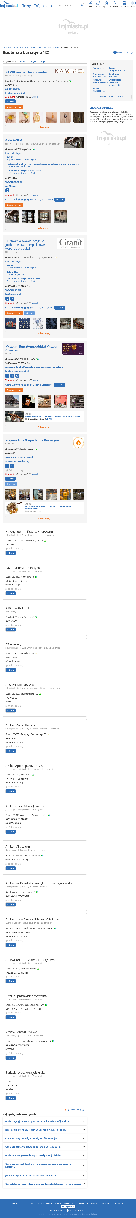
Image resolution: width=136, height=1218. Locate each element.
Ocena (23, 199)
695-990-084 (10, 178)
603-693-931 (10, 453)
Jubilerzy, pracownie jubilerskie (34, 144)
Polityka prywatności (44, 1203)
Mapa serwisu (69, 1203)
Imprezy (11, 484)
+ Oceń (10, 101)
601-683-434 (11, 1045)
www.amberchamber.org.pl (19, 457)
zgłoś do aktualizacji (14, 470)
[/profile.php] (7, 299)
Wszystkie (9, 61)
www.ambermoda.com (16, 936)
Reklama (30, 1203)
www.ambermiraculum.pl (17, 859)
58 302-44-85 (23, 972)
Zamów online (14, 106)
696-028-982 (11, 738)
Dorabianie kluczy (114, 75)
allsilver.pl (9, 701)
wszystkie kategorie (111, 96)
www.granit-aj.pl (13, 290)
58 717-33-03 (36, 1009)
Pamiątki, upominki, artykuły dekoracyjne (38, 535)
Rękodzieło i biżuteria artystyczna (31, 850)
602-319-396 (11, 1009)
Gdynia (34, 61)
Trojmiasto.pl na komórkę (88, 1203)
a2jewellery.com (12, 661)
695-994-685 (10, 286)
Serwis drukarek (99, 89)
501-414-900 (11, 932)
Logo (22, 1203)
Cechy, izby (9, 443)
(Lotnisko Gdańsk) (24, 171)
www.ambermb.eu (14, 742)
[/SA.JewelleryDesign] (7, 190)
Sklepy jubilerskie (12, 75)
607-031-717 (23, 896)
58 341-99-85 (23, 778)
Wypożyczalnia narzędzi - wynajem (115, 82)
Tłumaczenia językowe (99, 75)
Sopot (43, 61)
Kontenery (99, 68)
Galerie (8, 923)
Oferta (29, 313)
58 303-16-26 (11, 580)
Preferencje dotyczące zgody (112, 1203)
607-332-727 (23, 1045)
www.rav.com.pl (12, 584)
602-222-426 (11, 972)
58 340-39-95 (11, 697)
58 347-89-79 (23, 819)
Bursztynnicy (27, 75)
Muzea (8, 353)
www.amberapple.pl (14, 782)
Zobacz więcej (44, 127)
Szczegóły (46, 199)
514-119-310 (11, 1085)
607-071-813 (10, 85)
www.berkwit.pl (12, 1089)
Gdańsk (23, 61)
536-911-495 (11, 657)
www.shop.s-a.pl (13, 182)
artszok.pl (9, 1049)
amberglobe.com (13, 823)
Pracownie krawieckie (100, 81)
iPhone (83, 1210)
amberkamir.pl (12, 89)
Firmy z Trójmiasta (36, 5)
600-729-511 (11, 544)
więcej (35, 96)
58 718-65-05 (23, 1009)
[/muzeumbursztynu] (7, 376)
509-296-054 (11, 896)
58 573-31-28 (23, 363)
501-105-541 (11, 778)
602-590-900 (11, 819)
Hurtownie (37, 769)
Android (73, 1210)
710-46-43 (22, 580)
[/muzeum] (17, 376)
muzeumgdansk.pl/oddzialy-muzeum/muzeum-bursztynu (34, 367)
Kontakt (58, 1203)
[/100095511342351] (12, 299)
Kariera (14, 1203)
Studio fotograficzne (117, 69)
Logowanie (69, 1206)
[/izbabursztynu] (7, 466)
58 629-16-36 (11, 621)
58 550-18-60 (23, 932)
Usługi (98, 63)
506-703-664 (10, 363)
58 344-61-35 (23, 286)
